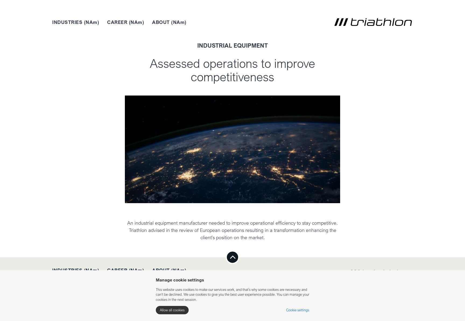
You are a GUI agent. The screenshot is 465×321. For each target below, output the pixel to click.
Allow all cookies (172, 310)
